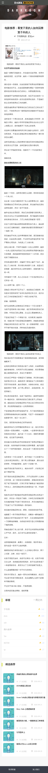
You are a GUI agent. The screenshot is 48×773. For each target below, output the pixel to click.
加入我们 (36, 769)
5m (5, 636)
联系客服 (12, 769)
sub (5, 623)
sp (5, 650)
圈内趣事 (8, 629)
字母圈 (7, 609)
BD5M (6, 643)
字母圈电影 (22, 36)
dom (5, 616)
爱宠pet (31, 36)
